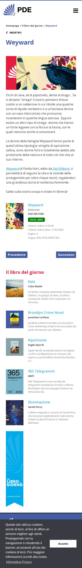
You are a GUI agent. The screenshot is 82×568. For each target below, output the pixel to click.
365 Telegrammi (41, 371)
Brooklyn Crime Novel (46, 312)
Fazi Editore (61, 168)
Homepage (12, 25)
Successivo (66, 255)
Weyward (12, 168)
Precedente (17, 255)
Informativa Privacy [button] (19, 562)
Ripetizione (37, 340)
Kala (31, 281)
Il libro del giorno (32, 25)
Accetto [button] (63, 543)
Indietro (15, 32)
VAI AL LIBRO (36, 219)
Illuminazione (39, 402)
